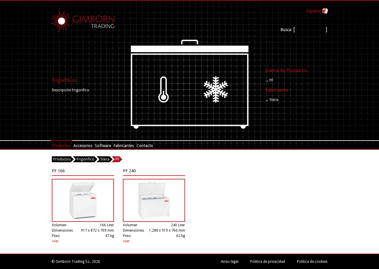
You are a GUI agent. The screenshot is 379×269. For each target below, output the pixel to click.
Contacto (144, 145)
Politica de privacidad (267, 262)
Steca (105, 159)
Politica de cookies (312, 262)
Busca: (286, 29)
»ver (55, 241)
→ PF (269, 80)
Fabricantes (123, 145)
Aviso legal (229, 262)
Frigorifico (85, 159)
